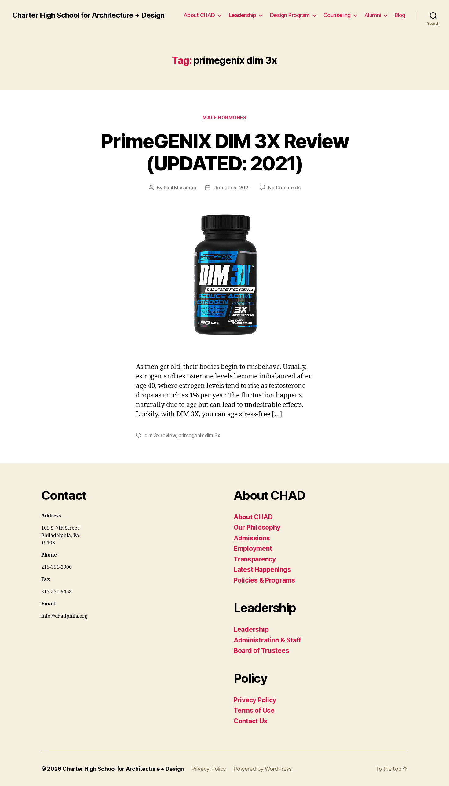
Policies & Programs (264, 580)
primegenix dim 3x (199, 435)
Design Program (290, 15)
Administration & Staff (267, 640)
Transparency (255, 559)
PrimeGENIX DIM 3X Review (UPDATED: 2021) (224, 152)
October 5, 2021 (231, 188)
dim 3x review (160, 435)
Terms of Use (254, 710)
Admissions (252, 538)
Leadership (242, 15)
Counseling (337, 15)
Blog (400, 15)
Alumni (372, 15)
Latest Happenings (262, 569)
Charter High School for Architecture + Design (88, 15)
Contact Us (250, 721)
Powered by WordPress (262, 769)
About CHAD (199, 15)
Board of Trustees (261, 650)
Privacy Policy (255, 700)
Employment (253, 548)
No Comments (284, 188)
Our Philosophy (257, 527)
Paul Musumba (180, 188)
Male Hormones (224, 117)
